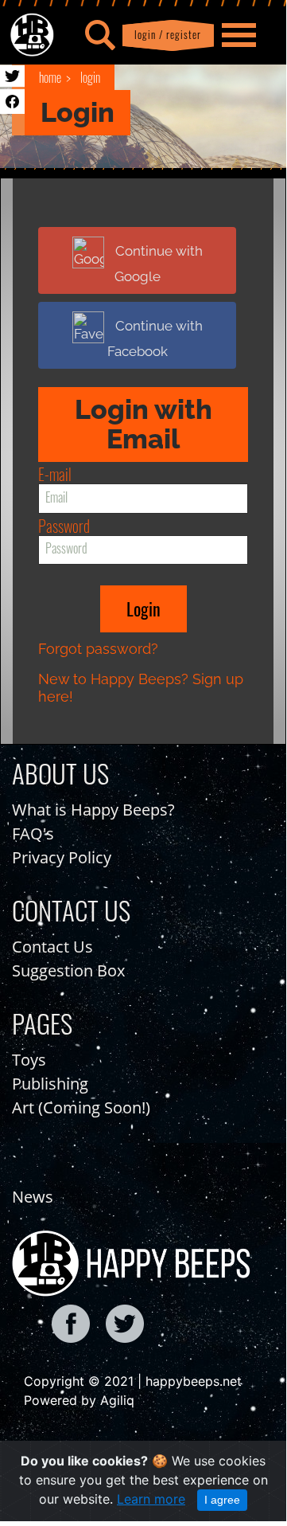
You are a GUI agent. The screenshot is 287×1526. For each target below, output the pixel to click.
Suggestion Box (68, 970)
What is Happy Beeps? (93, 809)
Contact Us (52, 946)
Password (64, 525)
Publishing (50, 1083)
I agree (222, 1499)
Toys (29, 1059)
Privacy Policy (61, 857)
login (90, 77)
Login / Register (164, 34)
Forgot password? (98, 648)
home (50, 77)
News (32, 1196)
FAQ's (33, 833)
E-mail (55, 474)
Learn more (151, 1499)
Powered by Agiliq (79, 1400)
